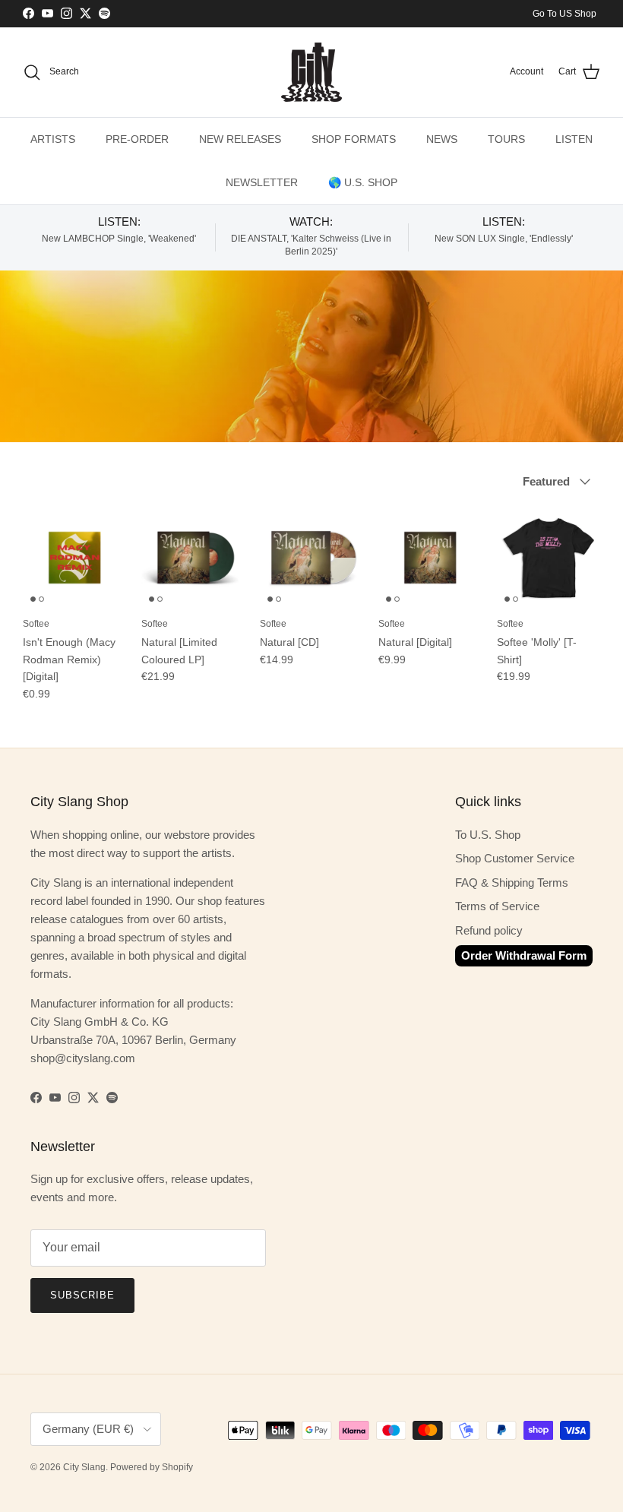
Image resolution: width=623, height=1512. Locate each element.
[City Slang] (311, 72)
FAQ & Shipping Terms (511, 882)
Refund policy (489, 930)
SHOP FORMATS (354, 139)
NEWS (441, 139)
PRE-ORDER (137, 139)
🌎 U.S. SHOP (362, 182)
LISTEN (574, 139)
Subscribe (82, 1295)
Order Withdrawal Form (524, 955)
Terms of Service (497, 906)
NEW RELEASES (240, 139)
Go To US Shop (564, 13)
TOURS (506, 139)
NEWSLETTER (262, 182)
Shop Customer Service (514, 858)
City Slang (84, 1467)
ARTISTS (52, 139)
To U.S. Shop (487, 834)
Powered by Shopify (151, 1467)
